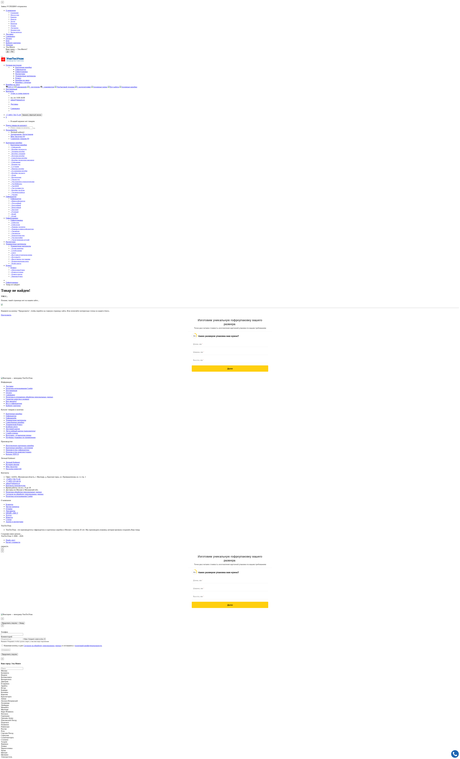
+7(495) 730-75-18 (13, 479)
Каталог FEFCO (12, 454)
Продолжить (6, 315)
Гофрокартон (11, 197)
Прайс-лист (10, 540)
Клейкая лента (12, 427)
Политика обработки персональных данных (24, 492)
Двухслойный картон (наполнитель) (20, 431)
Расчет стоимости (13, 542)
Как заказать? (11, 401)
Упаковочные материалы (16, 244)
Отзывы (9, 509)
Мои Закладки (11, 467)
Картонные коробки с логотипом (19, 448)
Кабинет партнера (13, 406)
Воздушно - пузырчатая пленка (18, 435)
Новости (9, 517)
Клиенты (9, 504)
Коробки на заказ (13, 85)
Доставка (9, 34)
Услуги (9, 515)
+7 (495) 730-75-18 (13, 115)
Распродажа (10, 242)
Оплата (9, 38)
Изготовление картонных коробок (20, 446)
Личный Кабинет (13, 462)
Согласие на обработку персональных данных (24, 494)
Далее (230, 368)
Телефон (4, 632)
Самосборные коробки (15, 422)
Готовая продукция (13, 65)
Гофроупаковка (12, 218)
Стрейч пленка (12, 433)
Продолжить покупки (9, 623)
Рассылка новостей (13, 469)
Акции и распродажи (14, 522)
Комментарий (6, 637)
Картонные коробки (14, 143)
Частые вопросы (12, 507)
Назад (21, 623)
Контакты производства (15, 486)
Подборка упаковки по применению (21, 437)
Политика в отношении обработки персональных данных (29, 397)
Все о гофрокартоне (14, 403)
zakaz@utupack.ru (18, 100)
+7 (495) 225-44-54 (13, 481)
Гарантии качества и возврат (17, 399)
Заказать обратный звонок (31, 115)
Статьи (9, 519)
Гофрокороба (11, 418)
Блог (8, 41)
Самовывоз (10, 36)
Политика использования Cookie (19, 388)
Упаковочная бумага (14, 424)
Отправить (6, 650)
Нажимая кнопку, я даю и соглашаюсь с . (53, 646)
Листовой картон (13, 429)
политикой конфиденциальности (88, 646)
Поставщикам (11, 89)
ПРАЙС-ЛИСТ (12, 513)
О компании (11, 10)
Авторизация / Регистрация (22, 134)
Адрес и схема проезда (20, 93)
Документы (10, 511)
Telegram (9, 45)
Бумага (9, 265)
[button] (6, 117)
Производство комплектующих (18, 452)
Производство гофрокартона (17, 450)
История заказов (12, 464)
